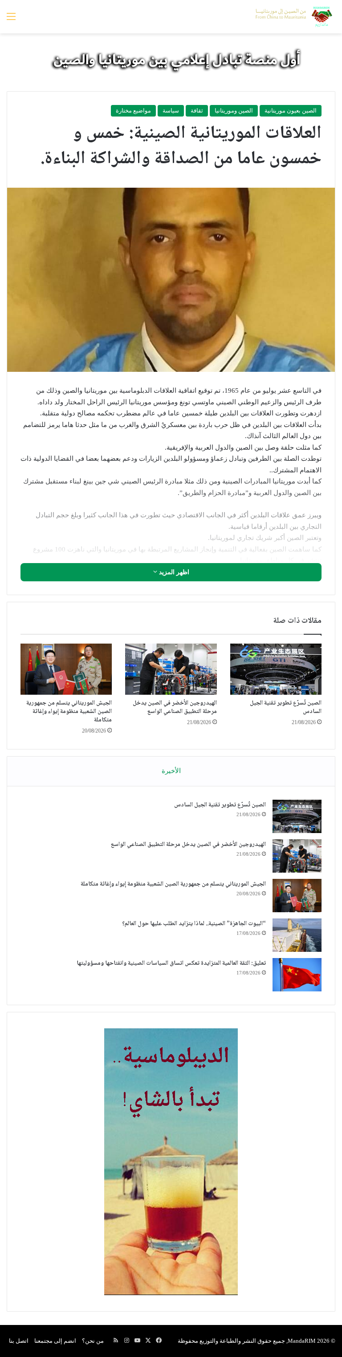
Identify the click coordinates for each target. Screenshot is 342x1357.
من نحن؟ (93, 1340)
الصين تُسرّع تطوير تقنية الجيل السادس (286, 707)
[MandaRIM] (293, 16)
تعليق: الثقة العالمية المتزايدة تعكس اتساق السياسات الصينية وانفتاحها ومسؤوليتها (171, 963)
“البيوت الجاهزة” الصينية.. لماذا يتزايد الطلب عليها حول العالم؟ (194, 923)
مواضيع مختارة (133, 110)
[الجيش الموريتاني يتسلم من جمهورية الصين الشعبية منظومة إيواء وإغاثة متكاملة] (66, 669)
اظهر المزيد (173, 572)
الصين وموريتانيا (234, 110)
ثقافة (197, 110)
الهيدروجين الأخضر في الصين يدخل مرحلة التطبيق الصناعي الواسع (175, 707)
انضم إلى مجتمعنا (55, 1340)
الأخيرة (171, 770)
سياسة (171, 110)
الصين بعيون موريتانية (291, 110)
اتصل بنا (18, 1340)
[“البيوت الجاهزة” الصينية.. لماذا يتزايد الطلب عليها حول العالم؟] (297, 935)
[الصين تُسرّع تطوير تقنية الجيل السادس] (276, 669)
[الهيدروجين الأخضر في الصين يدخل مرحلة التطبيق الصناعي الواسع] (170, 669)
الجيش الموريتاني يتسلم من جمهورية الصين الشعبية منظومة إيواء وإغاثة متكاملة (69, 711)
